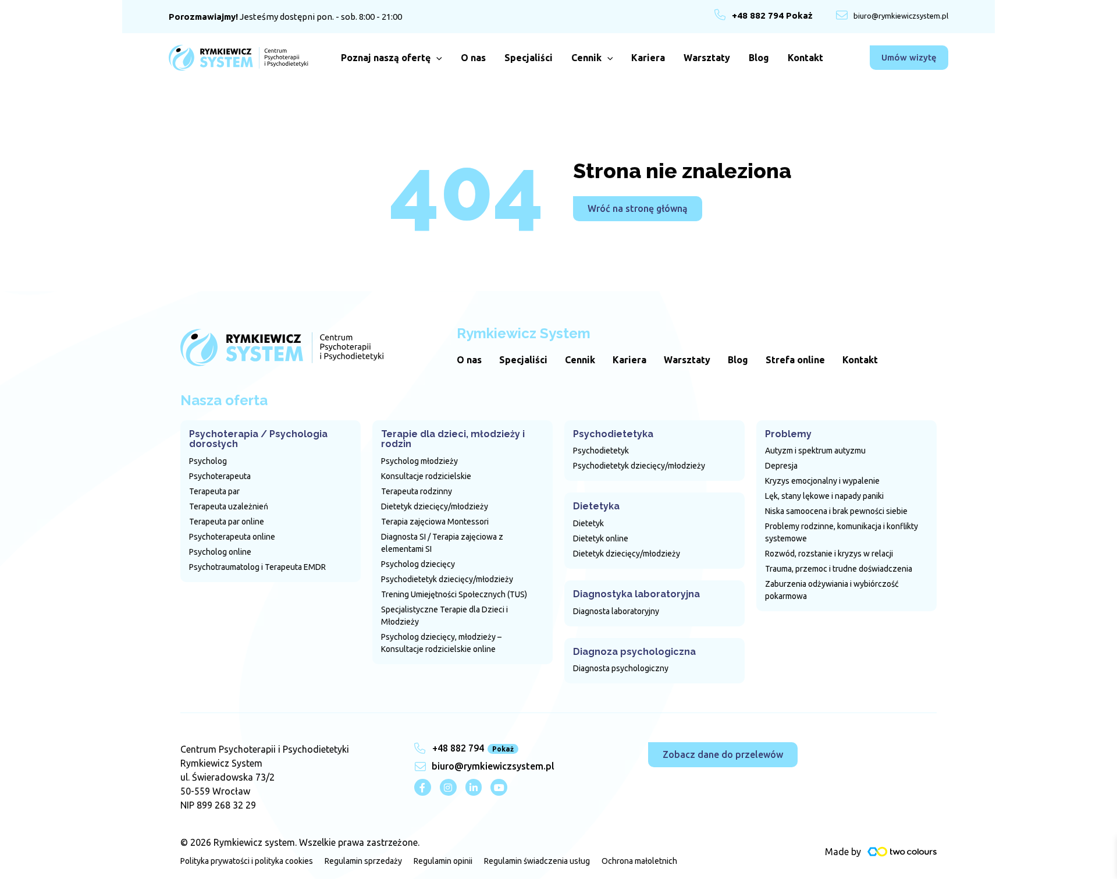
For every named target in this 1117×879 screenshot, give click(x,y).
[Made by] (902, 851)
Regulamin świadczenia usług (537, 861)
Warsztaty (687, 360)
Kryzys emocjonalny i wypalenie (822, 480)
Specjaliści (523, 360)
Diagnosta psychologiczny (620, 668)
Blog (738, 360)
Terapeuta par (214, 491)
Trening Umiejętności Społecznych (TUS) (454, 594)
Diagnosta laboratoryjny (616, 611)
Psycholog (208, 461)
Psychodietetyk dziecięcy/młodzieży (447, 579)
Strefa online (795, 360)
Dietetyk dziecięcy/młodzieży (434, 506)
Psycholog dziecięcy (418, 564)
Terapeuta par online (226, 521)
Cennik (580, 360)
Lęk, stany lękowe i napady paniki (824, 496)
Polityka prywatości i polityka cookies (246, 861)
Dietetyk (588, 523)
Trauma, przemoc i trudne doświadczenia (838, 568)
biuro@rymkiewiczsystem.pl (900, 16)
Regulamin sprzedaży (363, 861)
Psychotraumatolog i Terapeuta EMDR (257, 567)
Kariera (629, 360)
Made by (843, 851)
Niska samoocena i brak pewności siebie (836, 511)
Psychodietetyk (601, 450)
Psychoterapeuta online (232, 536)
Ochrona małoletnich (639, 861)
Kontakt (860, 360)
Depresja (781, 465)
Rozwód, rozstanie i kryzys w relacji (829, 553)
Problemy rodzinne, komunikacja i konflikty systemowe (841, 532)
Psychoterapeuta (220, 476)
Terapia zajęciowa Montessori (435, 521)
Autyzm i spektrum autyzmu (815, 450)
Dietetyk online (600, 538)
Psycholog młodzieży (419, 461)
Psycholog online (220, 552)
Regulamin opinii (443, 861)
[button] (436, 57)
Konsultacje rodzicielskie (426, 476)
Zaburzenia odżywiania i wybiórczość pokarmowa (832, 590)
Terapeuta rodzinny (416, 491)
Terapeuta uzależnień (228, 506)
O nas (469, 360)
